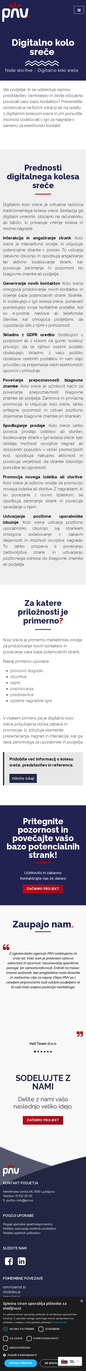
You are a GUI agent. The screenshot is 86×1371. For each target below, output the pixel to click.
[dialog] (43, 1334)
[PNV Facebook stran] (9, 1263)
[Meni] (79, 10)
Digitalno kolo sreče (58, 70)
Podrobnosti (60, 1322)
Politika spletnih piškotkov (22, 1233)
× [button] (81, 1301)
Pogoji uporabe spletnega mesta (27, 1224)
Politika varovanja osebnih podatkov (29, 1228)
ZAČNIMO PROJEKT (43, 1120)
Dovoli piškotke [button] (20, 1363)
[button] (43, 1355)
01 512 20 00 (23, 1196)
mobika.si (12, 1292)
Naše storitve (18, 70)
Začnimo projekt (43, 889)
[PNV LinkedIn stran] (22, 1263)
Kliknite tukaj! (23, 778)
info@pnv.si (25, 1200)
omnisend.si (14, 1287)
